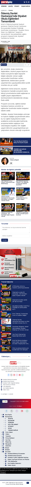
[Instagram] (17, 375)
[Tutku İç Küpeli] (5, 161)
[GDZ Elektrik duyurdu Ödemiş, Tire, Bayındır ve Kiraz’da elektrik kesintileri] (23, 176)
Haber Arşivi (6, 389)
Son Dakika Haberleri (8, 388)
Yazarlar (8, 436)
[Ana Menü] (28, 2)
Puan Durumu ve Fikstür (9, 384)
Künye (7, 447)
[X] (11, 375)
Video (7, 434)
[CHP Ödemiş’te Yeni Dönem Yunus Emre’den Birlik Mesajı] (8, 176)
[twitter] (11, 411)
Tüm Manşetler (7, 386)
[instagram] (16, 411)
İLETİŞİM (4, 394)
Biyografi (8, 444)
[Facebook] (8, 375)
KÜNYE (11, 394)
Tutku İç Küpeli (14, 160)
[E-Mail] (11, 163)
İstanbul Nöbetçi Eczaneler (10, 379)
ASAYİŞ (10, 6)
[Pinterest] (14, 375)
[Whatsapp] (22, 375)
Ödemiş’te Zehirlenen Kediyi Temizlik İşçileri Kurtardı (22, 214)
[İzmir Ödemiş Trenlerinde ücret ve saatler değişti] (23, 191)
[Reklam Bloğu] (15, 262)
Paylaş (4, 64)
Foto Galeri (9, 432)
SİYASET (16, 6)
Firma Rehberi (9, 438)
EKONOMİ (11, 420)
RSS (5, 401)
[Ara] (26, 2)
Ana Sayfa (8, 414)
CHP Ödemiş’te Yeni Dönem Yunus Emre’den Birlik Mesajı (8, 182)
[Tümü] (29, 356)
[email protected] (20, 371)
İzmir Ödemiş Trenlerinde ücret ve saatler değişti (21, 198)
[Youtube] (19, 375)
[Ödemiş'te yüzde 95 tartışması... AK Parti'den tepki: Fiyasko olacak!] (8, 207)
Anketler (8, 445)
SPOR (10, 428)
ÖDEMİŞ (10, 10)
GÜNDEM (3, 6)
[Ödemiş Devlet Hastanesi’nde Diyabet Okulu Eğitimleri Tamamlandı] (15, 53)
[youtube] (22, 411)
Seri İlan (8, 440)
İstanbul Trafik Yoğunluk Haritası (11, 383)
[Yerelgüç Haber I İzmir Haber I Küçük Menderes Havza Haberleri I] (6, 2)
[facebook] (6, 411)
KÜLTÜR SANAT (13, 424)
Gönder (4, 240)
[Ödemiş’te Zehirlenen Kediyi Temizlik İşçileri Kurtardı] (23, 207)
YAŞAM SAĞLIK (25, 6)
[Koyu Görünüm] (24, 2)
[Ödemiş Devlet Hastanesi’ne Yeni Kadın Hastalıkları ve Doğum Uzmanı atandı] (8, 191)
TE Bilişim (19, 406)
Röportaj (8, 442)
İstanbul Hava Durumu (8, 381)
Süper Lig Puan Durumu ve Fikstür (18, 459)
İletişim (7, 449)
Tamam (3, 472)
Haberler (4, 10)
